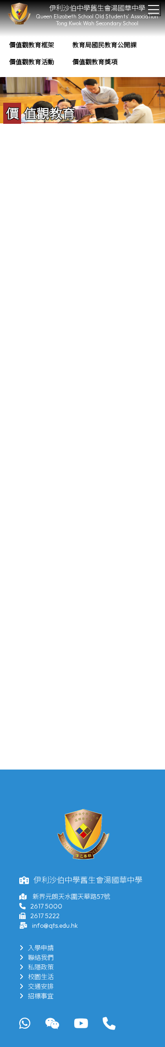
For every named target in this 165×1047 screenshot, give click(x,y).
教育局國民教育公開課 (104, 45)
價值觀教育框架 (31, 45)
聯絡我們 (41, 957)
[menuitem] (31, 45)
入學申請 (41, 948)
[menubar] (82, 54)
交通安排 (41, 986)
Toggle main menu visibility (153, 9)
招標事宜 (41, 996)
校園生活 (41, 977)
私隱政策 (41, 967)
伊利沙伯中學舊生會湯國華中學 (97, 8)
